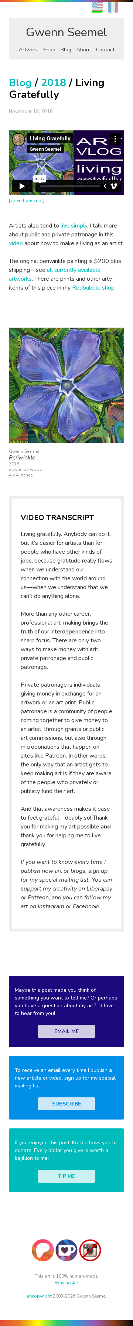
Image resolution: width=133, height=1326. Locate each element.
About (83, 49)
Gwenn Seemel (66, 32)
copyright (39, 1296)
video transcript (26, 201)
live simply (74, 226)
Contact (105, 49)
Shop (49, 49)
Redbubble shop (93, 288)
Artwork (28, 49)
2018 (53, 83)
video (16, 243)
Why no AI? (67, 1283)
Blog (66, 49)
